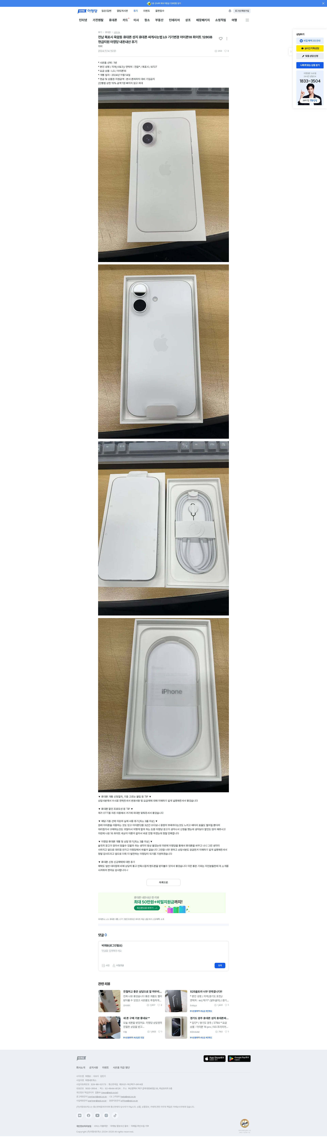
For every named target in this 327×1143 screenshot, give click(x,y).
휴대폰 (113, 20)
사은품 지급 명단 (121, 1067)
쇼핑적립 (220, 20)
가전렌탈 (98, 20)
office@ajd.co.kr (129, 1100)
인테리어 (174, 20)
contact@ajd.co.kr (97, 1096)
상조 (188, 20)
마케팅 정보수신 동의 (119, 1126)
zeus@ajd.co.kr (110, 1092)
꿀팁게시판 (122, 10)
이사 (136, 20)
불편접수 (159, 10)
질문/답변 (106, 10)
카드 (125, 20)
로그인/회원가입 (242, 11)
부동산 (159, 20)
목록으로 (163, 882)
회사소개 (80, 1067)
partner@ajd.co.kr (97, 1100)
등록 (220, 965)
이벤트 (146, 10)
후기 (135, 10)
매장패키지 (203, 20)
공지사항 (93, 1067)
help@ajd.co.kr (128, 1096)
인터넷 (83, 20)
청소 (147, 20)
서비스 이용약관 (101, 1126)
